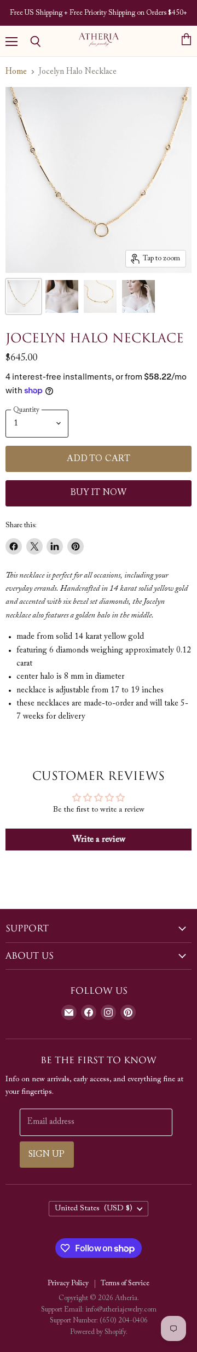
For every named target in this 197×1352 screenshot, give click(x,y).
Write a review (98, 839)
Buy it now (99, 492)
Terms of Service (125, 1283)
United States (93, 1209)
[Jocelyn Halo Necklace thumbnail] (23, 296)
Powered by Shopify (98, 1332)
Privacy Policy (68, 1283)
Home (16, 72)
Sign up (46, 1154)
